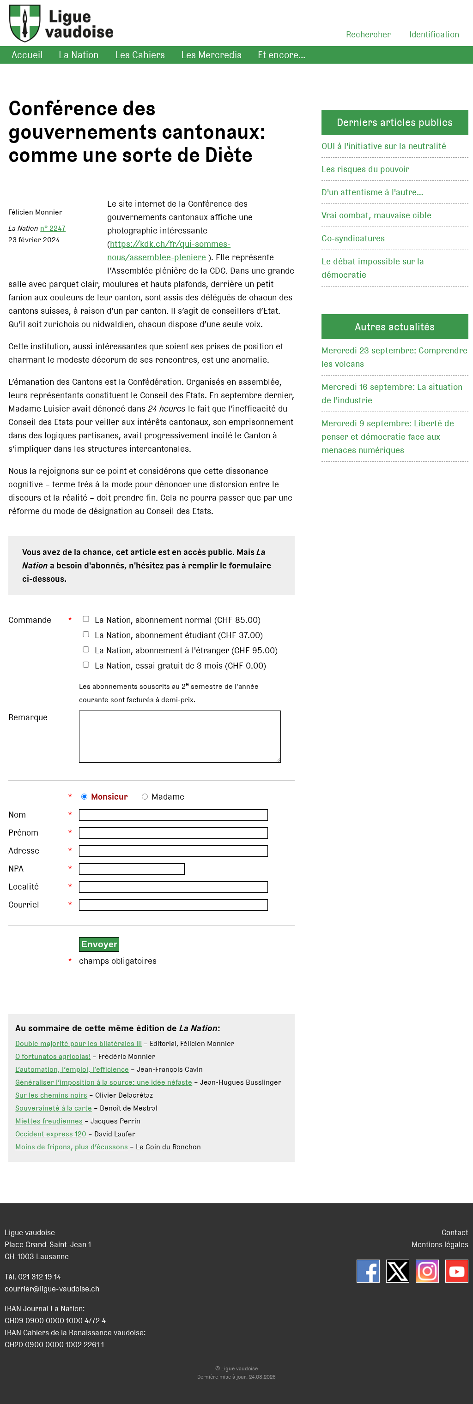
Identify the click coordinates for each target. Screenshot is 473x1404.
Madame (168, 796)
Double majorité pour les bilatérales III (78, 1043)
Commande (29, 620)
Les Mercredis (211, 55)
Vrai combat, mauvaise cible (376, 215)
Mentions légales (440, 1244)
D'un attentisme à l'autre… (372, 192)
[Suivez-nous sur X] (397, 1271)
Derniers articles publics (395, 122)
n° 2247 (53, 228)
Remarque (28, 717)
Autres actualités (395, 327)
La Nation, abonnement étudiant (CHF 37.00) (179, 635)
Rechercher (368, 34)
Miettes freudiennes (49, 1121)
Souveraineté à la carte (53, 1108)
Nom (17, 814)
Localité (23, 886)
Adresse (23, 850)
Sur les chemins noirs (51, 1095)
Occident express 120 (50, 1134)
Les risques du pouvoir (365, 169)
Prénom (23, 832)
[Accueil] (57, 35)
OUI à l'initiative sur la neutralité (383, 146)
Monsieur (109, 796)
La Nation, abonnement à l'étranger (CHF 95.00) (186, 650)
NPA (16, 868)
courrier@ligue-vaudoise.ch (52, 1289)
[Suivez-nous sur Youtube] (456, 1271)
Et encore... (281, 55)
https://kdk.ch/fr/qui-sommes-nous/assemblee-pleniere (168, 250)
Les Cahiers (140, 55)
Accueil (27, 55)
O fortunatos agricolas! (53, 1056)
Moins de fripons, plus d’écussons (71, 1147)
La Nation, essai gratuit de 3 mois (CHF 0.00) (180, 665)
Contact (455, 1232)
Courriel (23, 904)
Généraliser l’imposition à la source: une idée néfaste (103, 1082)
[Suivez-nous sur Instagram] (427, 1271)
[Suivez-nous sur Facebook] (368, 1271)
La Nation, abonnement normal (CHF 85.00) (178, 620)
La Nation (79, 55)
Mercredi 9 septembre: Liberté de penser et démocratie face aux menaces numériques (387, 437)
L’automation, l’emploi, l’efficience (72, 1069)
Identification (434, 34)
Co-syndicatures (353, 238)
